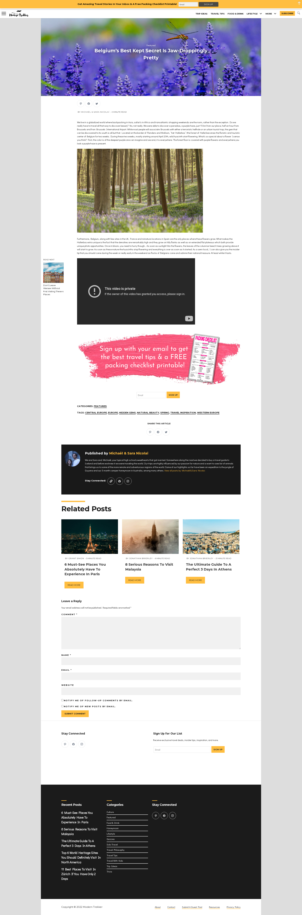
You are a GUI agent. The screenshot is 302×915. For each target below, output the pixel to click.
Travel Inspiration (183, 412)
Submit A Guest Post (192, 907)
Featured (151, 45)
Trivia (109, 871)
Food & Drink (235, 13)
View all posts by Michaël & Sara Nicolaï (184, 470)
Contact (171, 907)
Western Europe (208, 412)
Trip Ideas (201, 13)
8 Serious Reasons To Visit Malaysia (79, 831)
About (158, 907)
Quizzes (111, 839)
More (269, 13)
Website (67, 685)
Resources (214, 907)
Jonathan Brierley (141, 558)
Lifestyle (252, 13)
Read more (74, 585)
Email (66, 670)
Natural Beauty (148, 412)
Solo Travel (112, 844)
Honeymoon (113, 828)
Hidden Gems (127, 412)
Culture (110, 812)
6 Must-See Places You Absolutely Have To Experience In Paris (77, 817)
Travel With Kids (115, 860)
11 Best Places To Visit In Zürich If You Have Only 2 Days (78, 874)
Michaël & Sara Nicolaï (95, 112)
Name (66, 655)
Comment (69, 614)
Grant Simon (76, 558)
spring (164, 412)
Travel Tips (218, 13)
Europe (113, 412)
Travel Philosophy (115, 849)
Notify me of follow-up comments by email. (98, 700)
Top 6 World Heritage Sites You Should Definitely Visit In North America (81, 857)
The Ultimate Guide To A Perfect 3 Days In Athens (78, 843)
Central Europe (96, 412)
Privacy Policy (233, 907)
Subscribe (287, 13)
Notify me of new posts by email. (90, 706)
